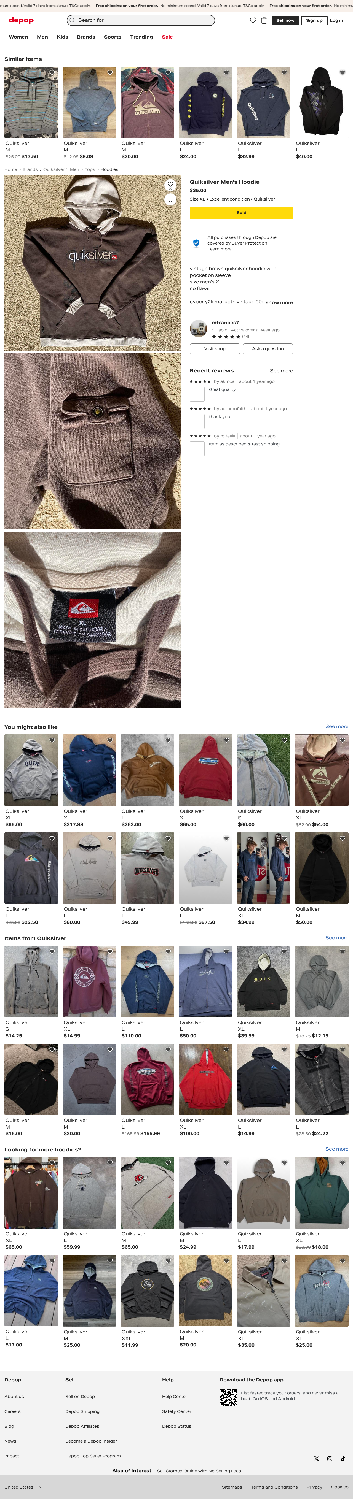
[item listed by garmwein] (31, 770)
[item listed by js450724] (205, 1291)
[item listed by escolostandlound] (322, 1079)
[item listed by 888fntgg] (89, 770)
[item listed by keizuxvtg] (147, 868)
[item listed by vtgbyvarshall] (264, 1291)
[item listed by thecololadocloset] (89, 981)
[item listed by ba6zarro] (322, 770)
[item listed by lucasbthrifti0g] (264, 1193)
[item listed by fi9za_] (322, 1193)
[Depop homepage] (21, 20)
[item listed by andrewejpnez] (205, 1079)
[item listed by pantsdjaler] (264, 981)
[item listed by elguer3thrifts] (205, 981)
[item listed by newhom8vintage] (89, 1193)
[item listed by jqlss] (205, 868)
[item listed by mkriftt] (89, 868)
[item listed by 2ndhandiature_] (264, 770)
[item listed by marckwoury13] (322, 868)
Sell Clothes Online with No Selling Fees (199, 1470)
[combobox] (141, 20)
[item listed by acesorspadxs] (147, 1193)
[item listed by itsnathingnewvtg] (31, 1193)
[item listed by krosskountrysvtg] (31, 1291)
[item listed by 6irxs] (322, 1291)
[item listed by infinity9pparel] (264, 1079)
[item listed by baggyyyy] (264, 868)
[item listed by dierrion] (89, 1291)
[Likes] (253, 20)
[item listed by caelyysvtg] (205, 1193)
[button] (252, 336)
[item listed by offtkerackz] (147, 770)
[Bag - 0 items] (264, 20)
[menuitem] (18, 37)
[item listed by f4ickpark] (89, 1079)
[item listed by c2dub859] (147, 1291)
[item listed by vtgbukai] (147, 1079)
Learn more (219, 249)
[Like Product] (52, 73)
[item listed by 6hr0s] (147, 981)
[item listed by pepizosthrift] (205, 770)
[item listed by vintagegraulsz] (322, 981)
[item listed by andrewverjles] (31, 1079)
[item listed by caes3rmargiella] (31, 868)
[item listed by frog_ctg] (31, 981)
